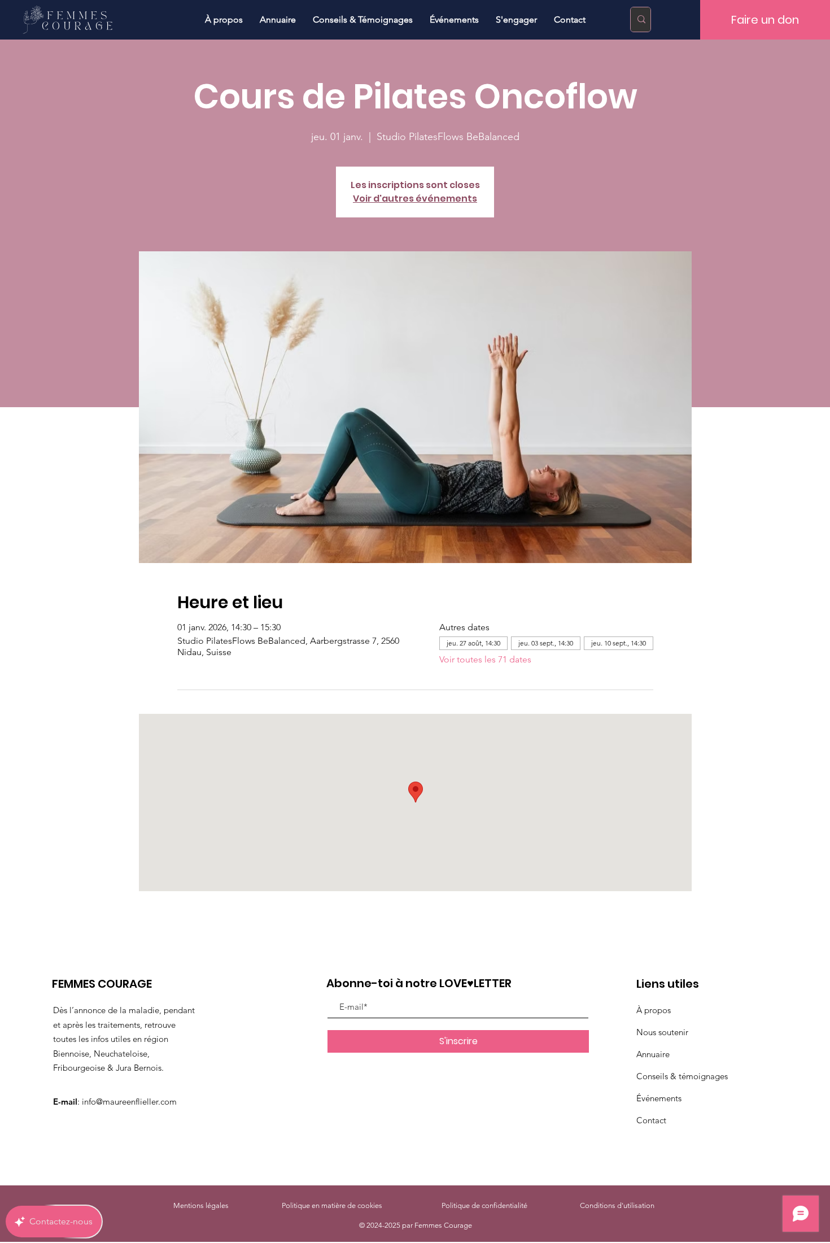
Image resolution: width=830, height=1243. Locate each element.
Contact (651, 1120)
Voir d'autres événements (415, 198)
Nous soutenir (662, 1032)
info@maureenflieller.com (129, 1101)
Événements (659, 1098)
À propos (653, 1010)
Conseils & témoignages (682, 1076)
